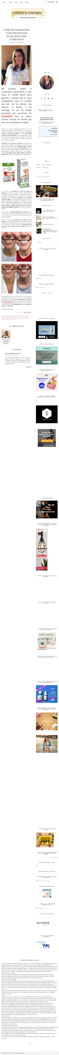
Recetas (38, 167)
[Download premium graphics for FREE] (45, 846)
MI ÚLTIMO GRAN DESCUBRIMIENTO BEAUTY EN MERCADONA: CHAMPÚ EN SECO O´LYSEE (49, 231)
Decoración (45, 167)
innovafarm (26, 318)
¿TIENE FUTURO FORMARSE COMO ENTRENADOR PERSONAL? (47, 199)
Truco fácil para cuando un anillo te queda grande (49, 211)
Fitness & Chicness (9, 1053)
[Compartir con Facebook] (22, 312)
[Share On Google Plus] (30, 312)
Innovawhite (6, 116)
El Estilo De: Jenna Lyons (48, 224)
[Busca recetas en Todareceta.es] (41, 908)
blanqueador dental (20, 315)
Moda (43, 164)
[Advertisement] (47, 37)
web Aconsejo (7, 302)
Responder (28, 367)
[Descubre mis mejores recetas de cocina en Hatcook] (43, 880)
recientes (13, 319)
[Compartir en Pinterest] (28, 312)
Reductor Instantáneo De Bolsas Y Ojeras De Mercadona (49, 217)
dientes (9, 318)
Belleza (38, 164)
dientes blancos (17, 318)
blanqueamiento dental (9, 317)
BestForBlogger (21, 1053)
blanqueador (10, 315)
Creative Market (55, 857)
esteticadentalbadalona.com (12, 353)
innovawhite (5, 319)
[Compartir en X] (25, 312)
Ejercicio (49, 164)
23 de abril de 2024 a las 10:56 (11, 355)
